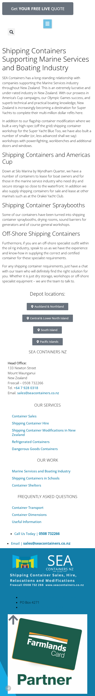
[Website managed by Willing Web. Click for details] (8, 688)
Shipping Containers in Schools (35, 478)
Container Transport (28, 507)
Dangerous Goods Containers (35, 449)
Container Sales (24, 416)
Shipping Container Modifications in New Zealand (44, 432)
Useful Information (26, 521)
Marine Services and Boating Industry (41, 471)
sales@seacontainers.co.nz (38, 393)
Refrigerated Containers (30, 441)
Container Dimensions (29, 514)
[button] (47, 23)
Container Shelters (26, 485)
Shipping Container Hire (30, 423)
